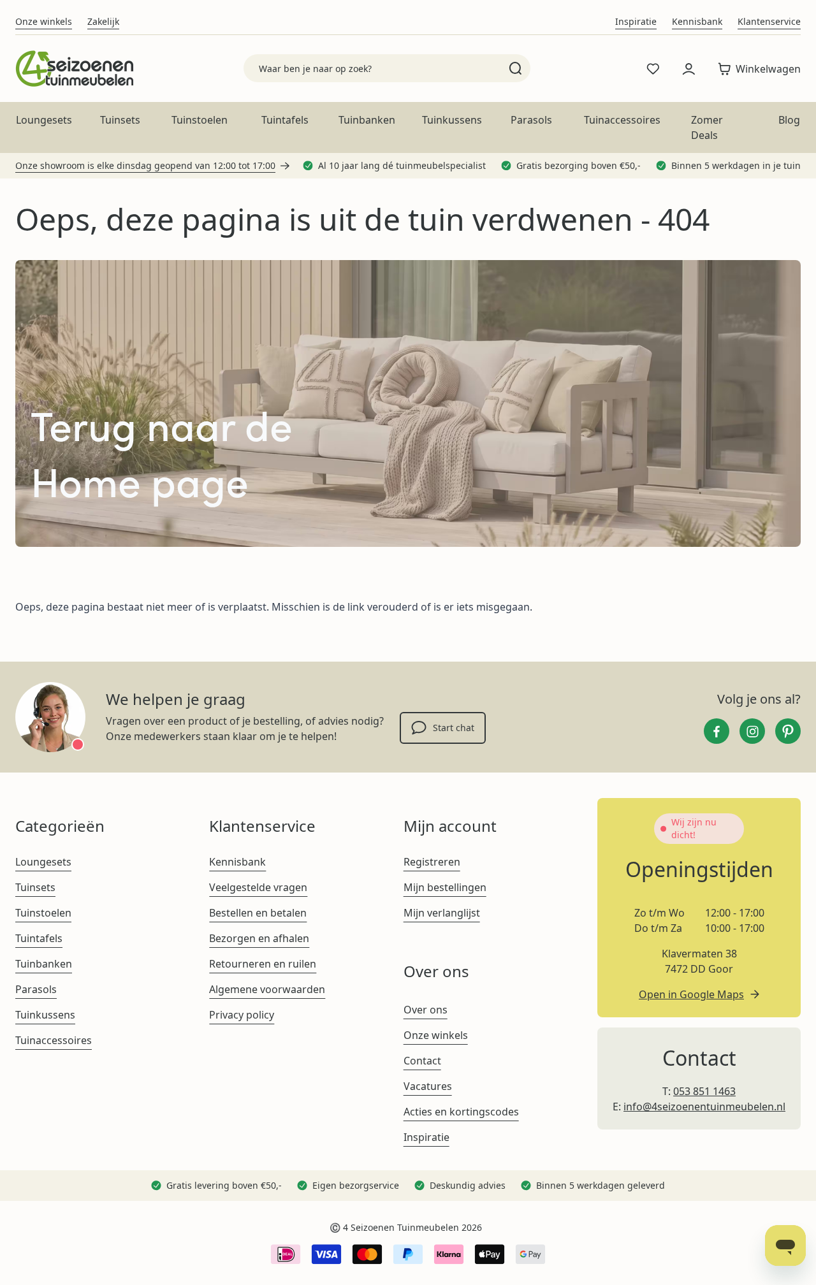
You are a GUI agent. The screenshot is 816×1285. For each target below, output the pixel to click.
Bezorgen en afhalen (259, 938)
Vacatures (428, 1086)
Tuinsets (120, 120)
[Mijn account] (688, 69)
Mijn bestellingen (445, 887)
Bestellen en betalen (258, 913)
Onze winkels (43, 21)
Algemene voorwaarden (267, 989)
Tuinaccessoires (622, 120)
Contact (422, 1061)
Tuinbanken (367, 120)
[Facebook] (716, 731)
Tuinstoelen (199, 120)
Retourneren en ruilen (262, 964)
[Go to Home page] (74, 68)
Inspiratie (636, 21)
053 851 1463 (704, 1091)
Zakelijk (103, 21)
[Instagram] (752, 731)
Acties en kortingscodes (461, 1112)
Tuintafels (285, 120)
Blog (789, 120)
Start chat (453, 728)
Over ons (426, 1010)
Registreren (432, 862)
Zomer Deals (707, 127)
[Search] (515, 68)
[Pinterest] (788, 731)
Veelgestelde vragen (258, 887)
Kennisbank (697, 21)
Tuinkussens (452, 120)
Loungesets (44, 120)
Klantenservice (769, 21)
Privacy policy (241, 1015)
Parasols (531, 120)
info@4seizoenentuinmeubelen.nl (704, 1107)
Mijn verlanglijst (442, 913)
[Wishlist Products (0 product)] (653, 69)
